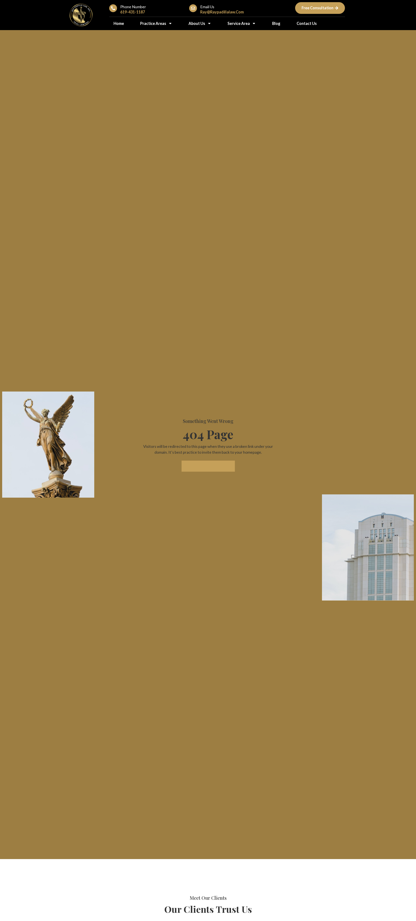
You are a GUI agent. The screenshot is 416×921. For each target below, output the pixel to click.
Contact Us (307, 23)
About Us (196, 23)
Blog (276, 23)
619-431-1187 (132, 12)
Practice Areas (153, 23)
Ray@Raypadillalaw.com (222, 12)
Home (119, 23)
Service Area (239, 23)
